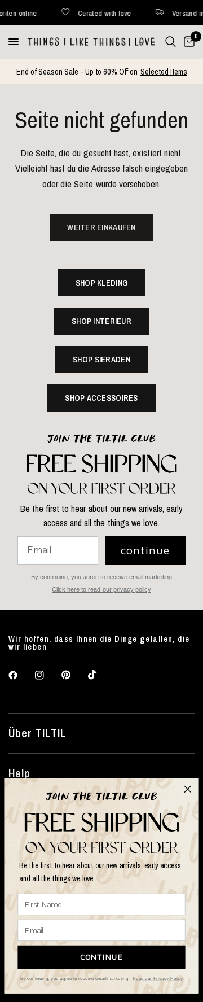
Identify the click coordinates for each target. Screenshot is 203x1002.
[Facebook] (20, 675)
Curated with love (82, 12)
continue (145, 550)
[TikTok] (100, 674)
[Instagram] (47, 675)
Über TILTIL (37, 733)
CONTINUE (101, 956)
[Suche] (170, 42)
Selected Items (163, 71)
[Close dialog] (187, 789)
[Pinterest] (73, 674)
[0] (187, 42)
